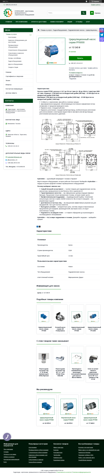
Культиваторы (58, 452)
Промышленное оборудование (13, 46)
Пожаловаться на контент (64, 472)
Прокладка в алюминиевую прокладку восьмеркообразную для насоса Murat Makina (79, 373)
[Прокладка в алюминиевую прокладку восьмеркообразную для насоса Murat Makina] (77, 356)
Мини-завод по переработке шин (88, 450)
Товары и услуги (46, 30)
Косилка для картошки (85, 447)
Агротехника (12, 37)
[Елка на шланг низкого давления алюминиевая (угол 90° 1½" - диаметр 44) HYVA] (93, 356)
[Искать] (83, 13)
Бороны (56, 450)
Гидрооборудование (60, 30)
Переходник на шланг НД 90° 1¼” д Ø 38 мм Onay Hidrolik (60, 372)
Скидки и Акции (13, 67)
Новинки (8, 72)
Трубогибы (57, 455)
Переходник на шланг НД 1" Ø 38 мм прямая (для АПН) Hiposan (44, 372)
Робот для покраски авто (86, 457)
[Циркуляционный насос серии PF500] (44, 315)
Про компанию (22, 22)
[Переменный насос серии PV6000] (68, 405)
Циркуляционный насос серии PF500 (45, 329)
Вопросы (8, 84)
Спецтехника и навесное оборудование (16, 54)
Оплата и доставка (39, 22)
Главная (8, 22)
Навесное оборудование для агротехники (17, 41)
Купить (80, 58)
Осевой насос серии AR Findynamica (60, 329)
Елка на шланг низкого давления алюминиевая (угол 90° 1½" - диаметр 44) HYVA (93, 374)
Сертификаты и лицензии (14, 76)
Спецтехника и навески (36, 459)
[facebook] (37, 227)
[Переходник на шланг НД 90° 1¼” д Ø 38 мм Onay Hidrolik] (60, 356)
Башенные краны (59, 460)
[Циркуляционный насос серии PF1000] (93, 315)
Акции (69, 22)
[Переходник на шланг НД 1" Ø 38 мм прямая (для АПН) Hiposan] (44, 356)
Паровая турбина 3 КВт (85, 455)
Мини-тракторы (58, 447)
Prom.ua (60, 470)
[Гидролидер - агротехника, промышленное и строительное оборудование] (8, 16)
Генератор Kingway (84, 452)
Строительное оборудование (17, 50)
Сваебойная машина (85, 460)
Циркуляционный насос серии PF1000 (94, 329)
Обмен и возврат (57, 22)
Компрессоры (58, 457)
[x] (39, 227)
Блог (88, 22)
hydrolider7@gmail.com (15, 157)
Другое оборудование (15, 64)
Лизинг (8, 80)
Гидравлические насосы (76, 30)
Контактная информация (14, 89)
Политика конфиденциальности (81, 472)
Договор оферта (11, 93)
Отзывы (79, 22)
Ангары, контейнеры (14, 58)
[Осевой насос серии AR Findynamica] (60, 315)
